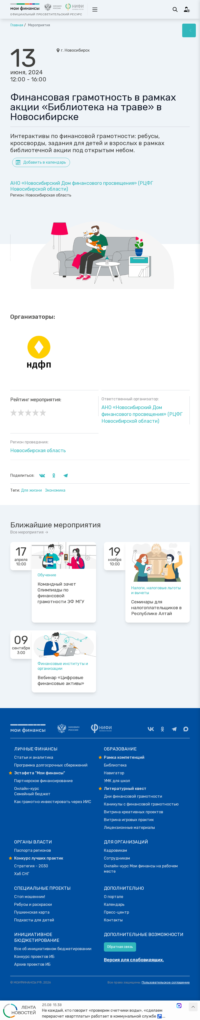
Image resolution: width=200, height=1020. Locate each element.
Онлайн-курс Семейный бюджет (32, 791)
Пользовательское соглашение (166, 982)
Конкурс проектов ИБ (34, 956)
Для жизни (32, 490)
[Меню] (189, 30)
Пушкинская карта (32, 912)
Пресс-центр (116, 912)
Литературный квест (125, 788)
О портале (113, 896)
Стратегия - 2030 (31, 866)
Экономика (55, 490)
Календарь (114, 904)
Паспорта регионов (32, 850)
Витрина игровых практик (129, 819)
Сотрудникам (117, 858)
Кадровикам (115, 850)
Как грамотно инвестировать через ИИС (52, 801)
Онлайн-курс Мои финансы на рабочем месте (141, 869)
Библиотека (115, 765)
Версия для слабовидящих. (134, 960)
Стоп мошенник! (29, 896)
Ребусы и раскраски (33, 904)
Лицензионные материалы (129, 827)
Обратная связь (120, 947)
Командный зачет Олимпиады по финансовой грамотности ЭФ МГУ (61, 592)
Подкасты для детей (34, 920)
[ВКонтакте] (151, 729)
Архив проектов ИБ (32, 964)
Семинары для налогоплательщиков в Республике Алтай (156, 607)
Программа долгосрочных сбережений (51, 765)
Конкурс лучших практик (38, 858)
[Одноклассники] (162, 729)
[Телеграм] (174, 729)
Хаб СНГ (21, 873)
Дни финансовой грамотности (133, 796)
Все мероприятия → (29, 532)
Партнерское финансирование (43, 780)
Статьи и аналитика (33, 757)
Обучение (47, 575)
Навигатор (114, 773)
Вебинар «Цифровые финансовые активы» (61, 680)
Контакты (113, 920)
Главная (16, 25)
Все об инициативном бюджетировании (52, 948)
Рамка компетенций (124, 757)
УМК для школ (117, 780)
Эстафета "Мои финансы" (39, 773)
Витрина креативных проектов (133, 812)
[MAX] (186, 729)
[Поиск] (175, 9)
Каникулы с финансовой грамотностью (141, 804)
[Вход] (187, 9)
